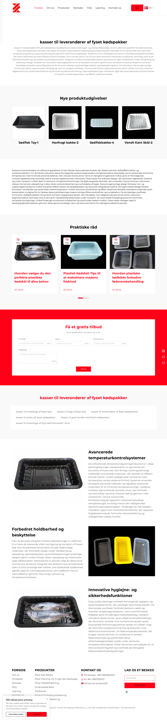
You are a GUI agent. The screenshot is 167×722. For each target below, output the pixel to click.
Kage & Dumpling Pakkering (51, 695)
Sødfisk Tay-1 (28, 142)
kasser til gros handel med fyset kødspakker (85, 417)
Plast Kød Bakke (44, 675)
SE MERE (18, 290)
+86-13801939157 (96, 679)
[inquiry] (163, 363)
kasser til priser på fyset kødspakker (36, 417)
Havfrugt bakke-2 (65, 142)
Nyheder (78, 7)
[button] (80, 298)
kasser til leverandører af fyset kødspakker (114, 411)
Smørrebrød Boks (44, 687)
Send (83, 369)
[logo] (16, 8)
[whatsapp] (163, 351)
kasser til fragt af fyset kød (71, 411)
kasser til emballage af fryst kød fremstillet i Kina (43, 423)
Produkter (64, 7)
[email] (163, 357)
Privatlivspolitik (128, 707)
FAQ (89, 7)
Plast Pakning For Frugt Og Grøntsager (56, 679)
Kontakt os (115, 7)
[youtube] (126, 692)
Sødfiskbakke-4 (102, 142)
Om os (50, 7)
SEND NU (139, 685)
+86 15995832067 (106, 675)
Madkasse (40, 691)
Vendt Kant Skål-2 (138, 142)
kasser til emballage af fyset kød (34, 411)
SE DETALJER (28, 122)
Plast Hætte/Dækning (47, 683)
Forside (38, 7)
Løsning (100, 7)
